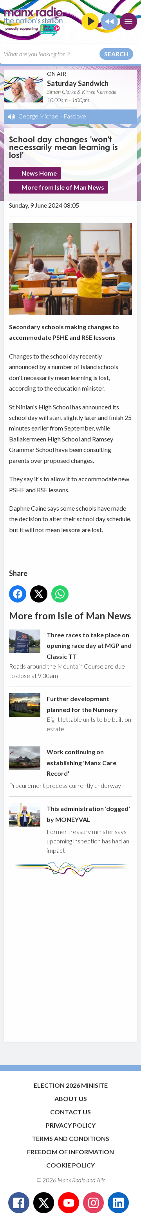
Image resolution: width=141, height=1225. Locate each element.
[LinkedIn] (118, 1202)
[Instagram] (93, 1202)
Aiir (101, 1180)
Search (116, 53)
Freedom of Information (70, 1151)
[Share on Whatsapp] (60, 594)
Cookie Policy (70, 1165)
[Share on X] (38, 594)
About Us (70, 1098)
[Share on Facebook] (17, 594)
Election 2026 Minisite (71, 1085)
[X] (43, 1202)
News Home (39, 173)
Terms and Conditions (70, 1138)
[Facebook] (18, 1202)
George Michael (39, 116)
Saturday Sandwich (77, 83)
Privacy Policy (71, 1125)
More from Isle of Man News (63, 187)
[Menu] (128, 21)
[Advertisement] (70, 955)
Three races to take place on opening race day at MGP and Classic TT (89, 645)
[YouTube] (68, 1202)
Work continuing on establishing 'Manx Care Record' (81, 762)
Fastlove (75, 116)
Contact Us (70, 1112)
